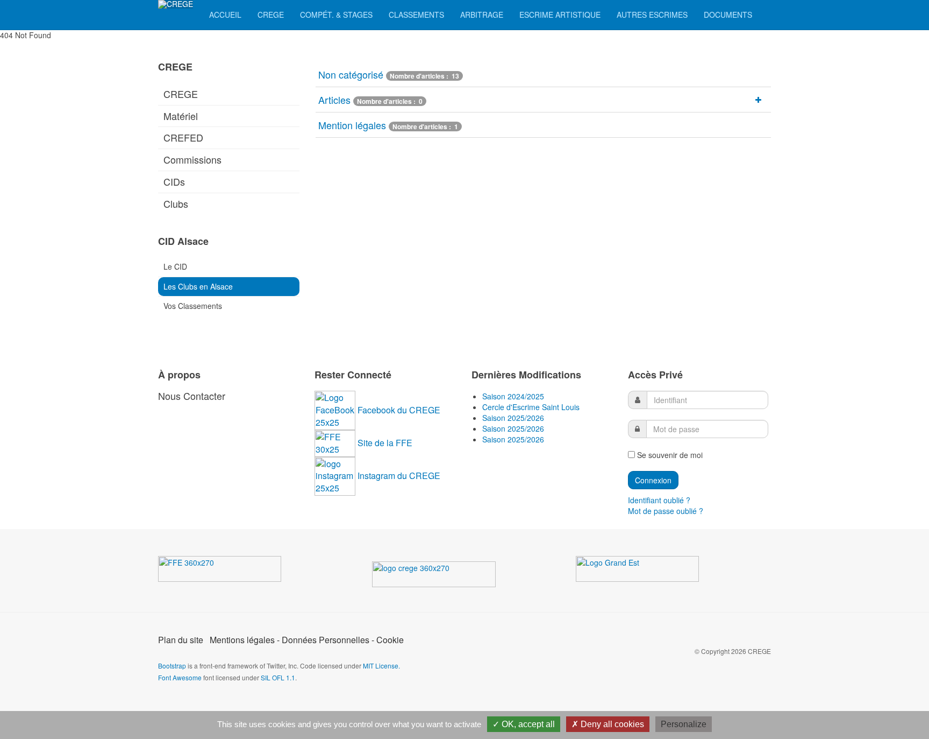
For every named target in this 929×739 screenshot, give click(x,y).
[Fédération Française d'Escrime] (235, 571)
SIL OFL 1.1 (278, 677)
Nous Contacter (191, 396)
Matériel (180, 116)
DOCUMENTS (728, 14)
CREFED (183, 137)
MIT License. (381, 665)
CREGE (271, 14)
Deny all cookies (611, 724)
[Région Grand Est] (653, 571)
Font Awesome (180, 677)
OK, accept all (527, 724)
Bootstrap (172, 665)
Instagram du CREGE (399, 475)
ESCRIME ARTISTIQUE (560, 14)
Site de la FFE (385, 443)
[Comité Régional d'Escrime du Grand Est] (449, 576)
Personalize (683, 724)
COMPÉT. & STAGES (336, 14)
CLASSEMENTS (416, 14)
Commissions (192, 159)
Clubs (175, 203)
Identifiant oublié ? (659, 500)
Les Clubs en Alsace (198, 286)
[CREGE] (175, 4)
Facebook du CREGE (399, 410)
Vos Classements (192, 305)
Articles (334, 100)
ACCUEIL (225, 14)
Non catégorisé (350, 74)
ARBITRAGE (481, 14)
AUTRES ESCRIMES (652, 14)
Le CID (175, 266)
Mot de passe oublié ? (665, 510)
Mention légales (352, 125)
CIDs (174, 181)
